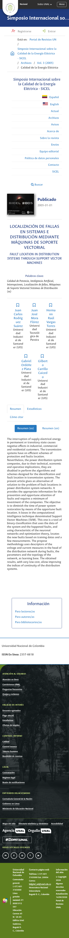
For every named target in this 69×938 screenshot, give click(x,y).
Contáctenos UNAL (11, 684)
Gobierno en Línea (10, 804)
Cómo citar (16, 417)
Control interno (9, 747)
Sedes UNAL (43, 4)
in (6, 856)
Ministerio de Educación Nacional (17, 809)
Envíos (55, 144)
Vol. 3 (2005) (45, 63)
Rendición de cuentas (12, 756)
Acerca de (53, 131)
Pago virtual (8, 715)
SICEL (55, 171)
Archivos (26, 63)
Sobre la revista (49, 138)
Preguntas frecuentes (12, 689)
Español (54, 97)
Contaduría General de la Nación (17, 799)
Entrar (51, 31)
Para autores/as (24, 616)
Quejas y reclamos (10, 694)
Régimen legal (8, 778)
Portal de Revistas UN (43, 39)
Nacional (23, 4)
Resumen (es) (25, 428)
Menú (62, 4)
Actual (55, 111)
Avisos (55, 124)
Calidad (5, 742)
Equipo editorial (49, 151)
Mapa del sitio (8, 824)
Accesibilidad (57, 824)
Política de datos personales (42, 158)
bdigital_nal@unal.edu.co (40, 884)
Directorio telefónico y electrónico (33, 824)
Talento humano (10, 751)
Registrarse (24, 31)
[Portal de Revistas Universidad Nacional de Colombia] (12, 54)
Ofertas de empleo (11, 725)
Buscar (38, 184)
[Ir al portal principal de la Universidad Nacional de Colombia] (10, 8)
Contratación (8, 773)
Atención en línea (10, 679)
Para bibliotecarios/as (28, 622)
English (54, 104)
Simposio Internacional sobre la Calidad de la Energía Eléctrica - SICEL (37, 53)
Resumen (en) (50, 428)
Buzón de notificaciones (13, 782)
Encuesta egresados (11, 710)
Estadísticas (34, 408)
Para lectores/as (25, 611)
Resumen (15, 408)
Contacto (53, 164)
